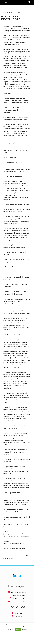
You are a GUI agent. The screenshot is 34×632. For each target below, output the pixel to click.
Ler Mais (24, 629)
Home (3, 12)
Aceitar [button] (18, 629)
